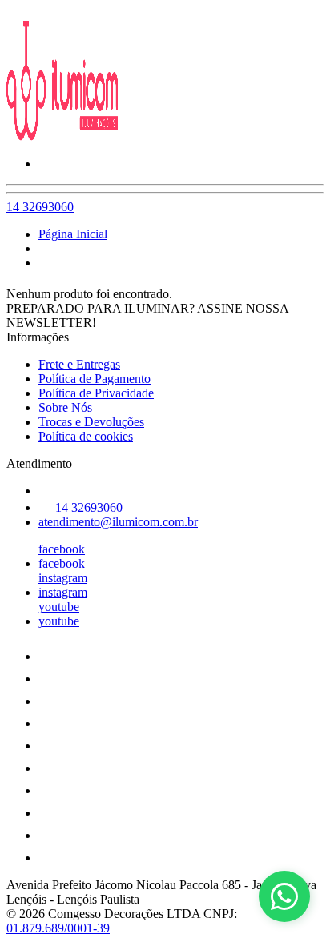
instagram (62, 578)
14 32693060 (40, 207)
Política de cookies (85, 436)
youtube (58, 606)
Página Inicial (72, 234)
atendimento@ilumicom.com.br (118, 522)
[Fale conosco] (284, 896)
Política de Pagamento (94, 378)
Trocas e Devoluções (91, 422)
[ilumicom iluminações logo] (66, 136)
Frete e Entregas (79, 364)
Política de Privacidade (96, 393)
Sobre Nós (65, 407)
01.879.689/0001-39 (58, 928)
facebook (61, 549)
